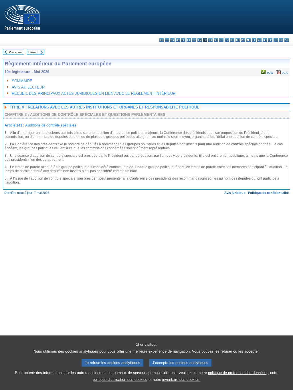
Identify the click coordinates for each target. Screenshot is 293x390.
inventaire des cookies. (181, 379)
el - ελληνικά (194, 40)
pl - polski (254, 40)
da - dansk (178, 40)
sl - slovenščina (276, 40)
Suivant (33, 52)
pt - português (259, 40)
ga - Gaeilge (210, 40)
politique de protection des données (237, 373)
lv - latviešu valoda (227, 40)
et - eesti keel (189, 40)
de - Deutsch (183, 40)
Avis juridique (234, 192)
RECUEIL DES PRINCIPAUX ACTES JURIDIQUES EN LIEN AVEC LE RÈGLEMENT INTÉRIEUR (93, 93)
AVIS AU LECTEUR (28, 87)
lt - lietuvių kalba (232, 40)
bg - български (161, 40)
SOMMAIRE (22, 81)
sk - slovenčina (270, 40)
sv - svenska (286, 40)
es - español (167, 40)
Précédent (16, 52)
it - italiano (221, 40)
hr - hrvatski (216, 40)
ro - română (265, 40)
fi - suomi (281, 40)
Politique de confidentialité (268, 192)
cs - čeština (172, 40)
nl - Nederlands (248, 40)
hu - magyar (237, 40)
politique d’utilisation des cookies (120, 379)
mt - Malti (243, 40)
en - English (199, 40)
